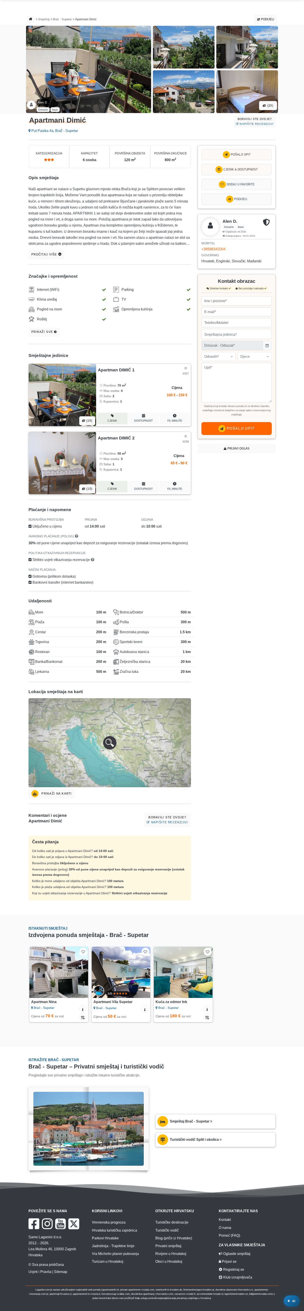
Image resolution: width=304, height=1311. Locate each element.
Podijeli (267, 19)
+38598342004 (213, 249)
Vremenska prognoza (109, 1222)
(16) (88, 420)
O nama (225, 1228)
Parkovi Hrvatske (105, 1238)
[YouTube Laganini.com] (60, 1224)
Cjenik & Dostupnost (240, 169)
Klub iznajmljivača (237, 1277)
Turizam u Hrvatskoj (107, 1261)
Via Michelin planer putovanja (115, 1254)
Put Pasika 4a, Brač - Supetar (54, 131)
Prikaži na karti (56, 793)
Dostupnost (143, 420)
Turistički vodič (167, 1230)
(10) (88, 488)
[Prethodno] (35, 972)
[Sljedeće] (81, 972)
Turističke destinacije (171, 1222)
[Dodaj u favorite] (83, 951)
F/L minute (174, 420)
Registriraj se (233, 1269)
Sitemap (60, 1272)
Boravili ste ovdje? (256, 121)
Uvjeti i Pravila (39, 1272)
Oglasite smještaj (236, 1254)
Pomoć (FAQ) (229, 1235)
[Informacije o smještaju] (82, 1008)
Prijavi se (229, 1261)
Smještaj (43, 19)
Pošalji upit (240, 154)
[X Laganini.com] (73, 1224)
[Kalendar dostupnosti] (82, 1016)
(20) (269, 105)
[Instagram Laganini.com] (47, 1224)
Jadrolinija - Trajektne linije (113, 1246)
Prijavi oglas (238, 448)
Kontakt (225, 1220)
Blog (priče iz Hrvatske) (173, 1238)
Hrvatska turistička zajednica (114, 1230)
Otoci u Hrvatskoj (168, 1261)
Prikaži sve (42, 332)
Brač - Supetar (62, 19)
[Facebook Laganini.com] (33, 1224)
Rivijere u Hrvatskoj (170, 1254)
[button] (109, 742)
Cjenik (112, 420)
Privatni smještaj (168, 1246)
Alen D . (43, 102)
